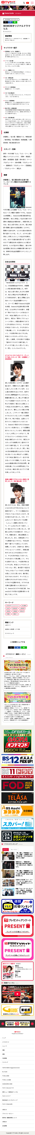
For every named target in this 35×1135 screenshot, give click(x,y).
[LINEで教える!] (15, 22)
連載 (3, 1054)
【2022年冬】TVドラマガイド (11, 19)
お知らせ (4, 1109)
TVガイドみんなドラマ (8, 1088)
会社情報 (4, 1126)
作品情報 (4, 1058)
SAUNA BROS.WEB (7, 1084)
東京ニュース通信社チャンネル (10, 1092)
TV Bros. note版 (6, 1080)
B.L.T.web (4, 1072)
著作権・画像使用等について (9, 1118)
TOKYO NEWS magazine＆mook (11, 1068)
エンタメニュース (9, 633)
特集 (3, 1050)
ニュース (4, 1046)
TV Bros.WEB (5, 1076)
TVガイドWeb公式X (7, 1104)
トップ (4, 1038)
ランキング (5, 1062)
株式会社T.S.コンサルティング (9, 1100)
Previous (2, 1023)
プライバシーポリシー (8, 1113)
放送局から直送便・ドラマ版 (12, 629)
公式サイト (8, 625)
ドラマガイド (5, 1042)
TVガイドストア (6, 1096)
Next (32, 1023)
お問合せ (4, 1122)
